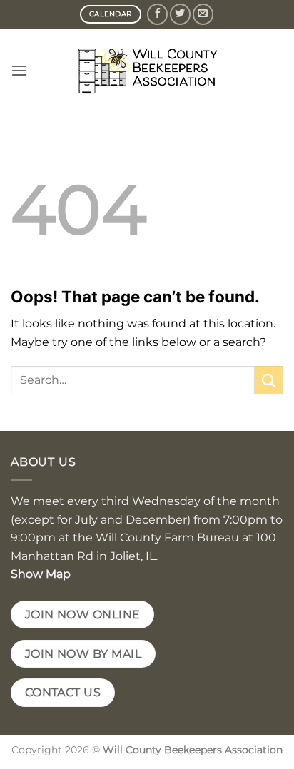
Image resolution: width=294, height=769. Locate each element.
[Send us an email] (203, 14)
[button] (19, 70)
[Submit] (269, 380)
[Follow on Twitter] (180, 14)
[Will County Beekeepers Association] (147, 71)
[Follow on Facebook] (157, 14)
